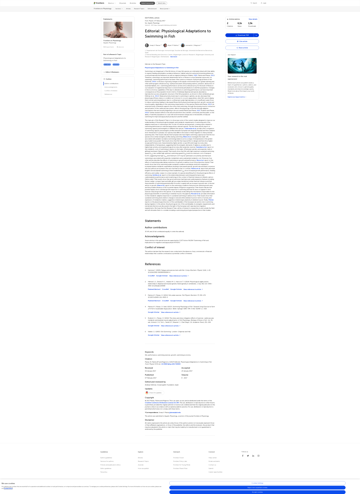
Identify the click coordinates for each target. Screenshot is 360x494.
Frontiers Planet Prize (180, 468)
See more (173, 57)
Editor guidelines (105, 468)
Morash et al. (196, 194)
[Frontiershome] (99, 3)
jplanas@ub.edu (175, 412)
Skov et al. (200, 160)
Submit (211, 468)
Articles (128, 8)
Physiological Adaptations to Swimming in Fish (162, 68)
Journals (141, 465)
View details (253, 19)
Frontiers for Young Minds (181, 465)
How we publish (143, 468)
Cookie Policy (8, 488)
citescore (120, 47)
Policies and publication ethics (110, 465)
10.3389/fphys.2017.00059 (170, 364)
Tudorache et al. (190, 128)
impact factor (108, 47)
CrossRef (151, 276)
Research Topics (139, 8)
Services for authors (107, 461)
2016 (146, 112)
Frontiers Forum (178, 458)
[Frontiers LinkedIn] (253, 456)
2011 (212, 75)
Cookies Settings (257, 483)
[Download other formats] (256, 35)
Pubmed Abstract (154, 289)
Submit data (161, 3)
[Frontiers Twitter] (248, 456)
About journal (164, 8)
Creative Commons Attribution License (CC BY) (162, 403)
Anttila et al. (157, 175)
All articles (133, 3)
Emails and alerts (214, 461)
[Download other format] (233, 88)
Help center (213, 458)
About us (111, 3)
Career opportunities (215, 472)
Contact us (212, 465)
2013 (209, 104)
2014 (157, 96)
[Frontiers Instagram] (258, 456)
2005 (154, 81)
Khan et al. (161, 185)
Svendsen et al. (201, 147)
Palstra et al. (195, 168)
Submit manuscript (147, 3)
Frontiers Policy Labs (180, 461)
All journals (122, 3)
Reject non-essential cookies (257, 487)
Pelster (211, 200)
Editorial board (152, 8)
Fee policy (103, 472)
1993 (195, 75)
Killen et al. (187, 137)
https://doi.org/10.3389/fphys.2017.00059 (165, 25)
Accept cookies (257, 492)
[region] (180, 486)
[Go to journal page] (117, 30)
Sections (118, 8)
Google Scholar (162, 276)
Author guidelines (106, 458)
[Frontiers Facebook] (243, 456)
